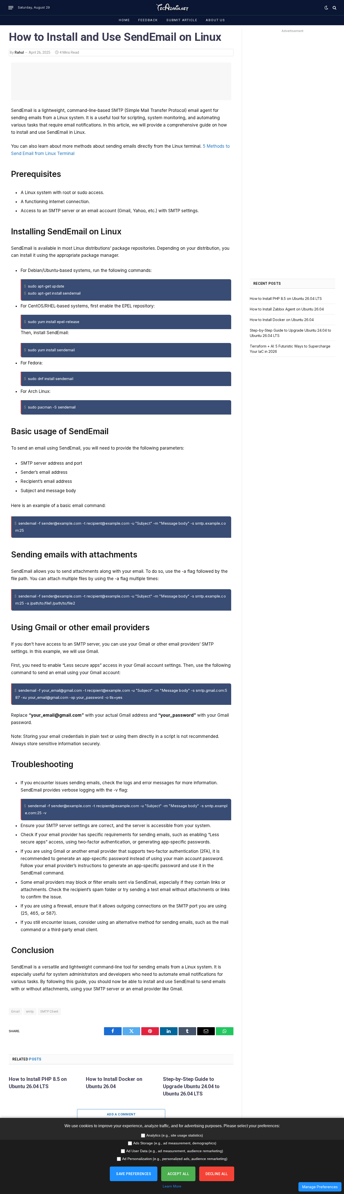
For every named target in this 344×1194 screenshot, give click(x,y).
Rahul (19, 52)
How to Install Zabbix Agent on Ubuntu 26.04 (287, 309)
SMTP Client (49, 1011)
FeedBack (148, 20)
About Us (215, 20)
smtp (30, 1011)
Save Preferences (133, 1174)
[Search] (334, 7)
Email (15, 1011)
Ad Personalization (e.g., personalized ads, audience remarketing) (174, 1159)
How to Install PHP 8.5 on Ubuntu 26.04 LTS (38, 1082)
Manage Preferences (320, 1187)
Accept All (178, 1174)
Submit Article (181, 20)
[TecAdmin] (172, 7)
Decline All (216, 1174)
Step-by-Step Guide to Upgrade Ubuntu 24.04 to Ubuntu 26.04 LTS (191, 1086)
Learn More (172, 1186)
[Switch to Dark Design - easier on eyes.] (326, 8)
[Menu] (10, 7)
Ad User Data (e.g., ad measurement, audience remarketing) (174, 1151)
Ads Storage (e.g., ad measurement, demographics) (174, 1143)
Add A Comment (121, 1114)
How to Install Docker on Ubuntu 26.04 (114, 1082)
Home (124, 20)
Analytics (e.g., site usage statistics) (174, 1135)
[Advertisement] (121, 81)
